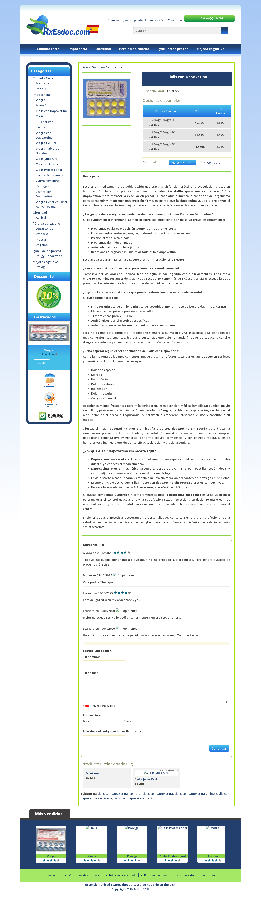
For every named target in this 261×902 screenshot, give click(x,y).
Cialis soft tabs (47, 164)
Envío (68, 875)
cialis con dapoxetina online (195, 794)
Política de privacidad (120, 875)
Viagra (40, 100)
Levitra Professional (50, 175)
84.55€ (199, 135)
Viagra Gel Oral (47, 143)
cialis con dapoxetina (112, 794)
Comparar (214, 162)
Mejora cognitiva (210, 49)
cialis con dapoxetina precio (134, 798)
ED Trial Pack (45, 122)
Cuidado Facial (48, 49)
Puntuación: (92, 715)
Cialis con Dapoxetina (51, 111)
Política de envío (89, 875)
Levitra (41, 127)
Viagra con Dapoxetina (44, 135)
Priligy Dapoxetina (49, 256)
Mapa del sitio (184, 875)
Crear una (175, 20)
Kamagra (42, 186)
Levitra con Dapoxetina (44, 194)
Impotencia (78, 49)
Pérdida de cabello (134, 49)
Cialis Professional (49, 170)
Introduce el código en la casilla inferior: (112, 731)
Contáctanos (208, 875)
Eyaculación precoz (172, 49)
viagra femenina (48, 181)
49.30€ (199, 123)
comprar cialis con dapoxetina (151, 794)
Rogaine (42, 245)
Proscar (41, 239)
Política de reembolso (155, 875)
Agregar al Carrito (124, 775)
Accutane (42, 83)
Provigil (41, 267)
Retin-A (41, 89)
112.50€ (199, 147)
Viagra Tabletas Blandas (47, 151)
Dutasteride (44, 228)
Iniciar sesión (155, 20)
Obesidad (103, 49)
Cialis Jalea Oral (47, 159)
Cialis (39, 116)
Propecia (42, 234)
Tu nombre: (91, 657)
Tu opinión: (91, 673)
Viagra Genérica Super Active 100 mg (51, 204)
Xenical (41, 217)
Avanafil (41, 105)
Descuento (52, 875)
